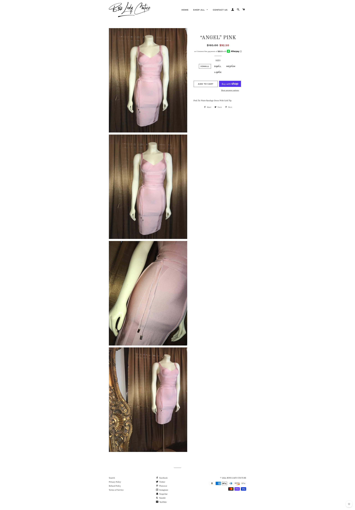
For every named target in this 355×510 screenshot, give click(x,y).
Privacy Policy (115, 482)
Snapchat (163, 494)
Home (185, 10)
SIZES (217, 60)
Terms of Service (116, 490)
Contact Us (220, 10)
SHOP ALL (199, 10)
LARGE (218, 72)
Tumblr (162, 498)
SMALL (217, 66)
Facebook (163, 478)
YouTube (163, 502)
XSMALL (205, 66)
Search (112, 478)
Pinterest (163, 486)
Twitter (162, 482)
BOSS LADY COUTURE (236, 478)
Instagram (163, 490)
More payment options (230, 90)
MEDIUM (230, 66)
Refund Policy (115, 486)
